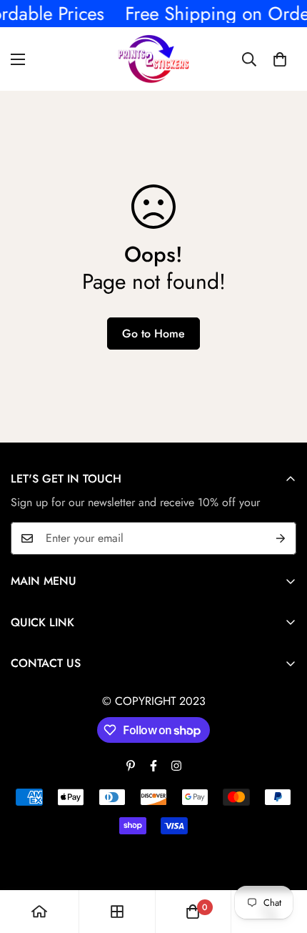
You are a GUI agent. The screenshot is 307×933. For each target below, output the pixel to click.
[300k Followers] (153, 765)
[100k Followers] (176, 765)
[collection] (117, 911)
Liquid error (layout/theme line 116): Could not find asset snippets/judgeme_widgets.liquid (153, 466)
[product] (39, 911)
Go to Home (153, 333)
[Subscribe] (280, 538)
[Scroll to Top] (281, 857)
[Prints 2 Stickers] (153, 59)
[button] (279, 59)
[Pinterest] (130, 765)
